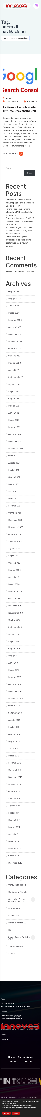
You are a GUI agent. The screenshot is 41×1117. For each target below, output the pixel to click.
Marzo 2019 (13, 670)
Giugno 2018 (14, 734)
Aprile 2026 (13, 306)
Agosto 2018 (14, 720)
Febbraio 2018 (14, 763)
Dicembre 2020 (15, 520)
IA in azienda (14, 908)
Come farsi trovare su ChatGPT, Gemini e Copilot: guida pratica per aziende (20, 221)
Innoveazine (13, 915)
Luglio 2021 (13, 470)
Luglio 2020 (13, 556)
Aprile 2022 (13, 413)
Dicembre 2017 (15, 777)
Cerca (8, 168)
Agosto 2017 (14, 806)
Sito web (12, 953)
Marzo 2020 (14, 584)
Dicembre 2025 (15, 334)
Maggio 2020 (14, 570)
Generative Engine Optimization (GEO (16, 900)
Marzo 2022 (14, 420)
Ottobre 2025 (14, 348)
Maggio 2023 (14, 363)
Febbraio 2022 (15, 427)
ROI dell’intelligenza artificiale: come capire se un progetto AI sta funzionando (19, 230)
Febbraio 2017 (14, 848)
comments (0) (12, 101)
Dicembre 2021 (15, 441)
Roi (9, 930)
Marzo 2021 (13, 498)
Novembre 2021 (15, 448)
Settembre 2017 (15, 798)
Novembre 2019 (15, 613)
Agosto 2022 (14, 384)
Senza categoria (15, 946)
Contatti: (4, 1012)
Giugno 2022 (14, 398)
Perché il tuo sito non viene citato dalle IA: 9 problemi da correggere (19, 212)
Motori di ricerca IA (17, 923)
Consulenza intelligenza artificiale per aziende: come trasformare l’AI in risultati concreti (18, 241)
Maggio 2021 (14, 484)
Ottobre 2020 (14, 534)
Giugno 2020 (14, 563)
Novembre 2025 (15, 341)
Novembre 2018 (15, 698)
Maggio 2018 (14, 741)
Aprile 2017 (13, 834)
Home (5, 38)
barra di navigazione (19, 38)
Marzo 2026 (14, 313)
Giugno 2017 (14, 820)
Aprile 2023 (13, 370)
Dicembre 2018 (15, 691)
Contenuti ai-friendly (17, 892)
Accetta (6, 1113)
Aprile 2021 (13, 491)
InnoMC (9, 98)
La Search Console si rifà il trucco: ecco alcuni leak (19, 109)
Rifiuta (16, 1113)
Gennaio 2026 (14, 327)
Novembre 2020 (15, 527)
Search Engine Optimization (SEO (20, 938)
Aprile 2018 (13, 748)
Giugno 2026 (14, 291)
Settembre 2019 (15, 627)
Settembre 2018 (15, 713)
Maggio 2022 (14, 406)
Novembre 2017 (15, 784)
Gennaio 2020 (14, 598)
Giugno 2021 (14, 477)
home (11, 1057)
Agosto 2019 (14, 634)
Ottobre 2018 (14, 706)
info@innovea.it (14, 1018)
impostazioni (32, 1107)
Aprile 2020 (13, 577)
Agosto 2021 (14, 463)
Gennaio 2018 (14, 770)
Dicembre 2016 (15, 863)
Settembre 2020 (15, 541)
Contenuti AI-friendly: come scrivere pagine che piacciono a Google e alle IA (20, 203)
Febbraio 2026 (15, 320)
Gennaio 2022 (14, 434)
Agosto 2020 (14, 548)
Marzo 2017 (13, 841)
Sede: (3, 999)
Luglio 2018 (13, 727)
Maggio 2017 (14, 827)
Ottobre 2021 (14, 456)
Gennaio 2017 (14, 856)
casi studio (14, 1061)
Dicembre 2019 (15, 606)
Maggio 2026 (14, 298)
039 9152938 (15, 1015)
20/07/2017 (31, 101)
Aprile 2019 (13, 663)
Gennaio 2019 (14, 684)
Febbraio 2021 (14, 506)
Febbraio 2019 (14, 677)
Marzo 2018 (13, 756)
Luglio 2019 (13, 641)
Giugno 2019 (14, 648)
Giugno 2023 (14, 356)
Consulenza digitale (17, 885)
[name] (17, 6)
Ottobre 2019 (14, 620)
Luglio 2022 (13, 391)
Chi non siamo (25, 1057)
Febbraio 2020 (15, 591)
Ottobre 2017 (14, 791)
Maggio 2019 (14, 656)
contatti (28, 1061)
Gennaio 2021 (14, 513)
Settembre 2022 (15, 377)
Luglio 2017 (13, 813)
